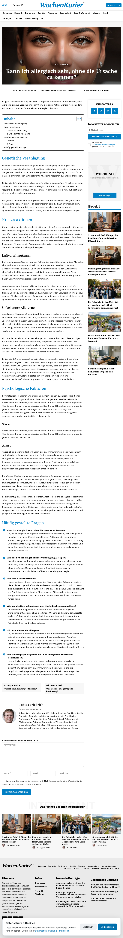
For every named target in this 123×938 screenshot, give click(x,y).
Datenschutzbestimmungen (103, 145)
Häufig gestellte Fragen (15, 147)
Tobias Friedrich (27, 90)
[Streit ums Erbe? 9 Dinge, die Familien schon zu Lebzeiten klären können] (104, 222)
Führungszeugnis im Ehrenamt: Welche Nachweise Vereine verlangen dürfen (104, 271)
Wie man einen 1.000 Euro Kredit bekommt (103, 899)
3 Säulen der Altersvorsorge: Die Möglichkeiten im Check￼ (105, 886)
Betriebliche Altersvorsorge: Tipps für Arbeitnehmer (104, 892)
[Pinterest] (108, 111)
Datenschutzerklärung (46, 930)
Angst (11, 144)
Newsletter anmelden (103, 137)
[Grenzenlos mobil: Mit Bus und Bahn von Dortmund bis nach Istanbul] (104, 322)
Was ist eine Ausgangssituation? (20, 689)
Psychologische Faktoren (16, 137)
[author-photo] (4, 845)
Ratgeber (61, 65)
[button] (18, 5)
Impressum (64, 930)
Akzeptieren (107, 926)
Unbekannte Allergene (19, 134)
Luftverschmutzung (17, 130)
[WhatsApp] (115, 111)
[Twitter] (101, 111)
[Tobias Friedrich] (9, 716)
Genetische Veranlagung (15, 124)
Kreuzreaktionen (12, 127)
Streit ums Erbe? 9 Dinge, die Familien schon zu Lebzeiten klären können (103, 238)
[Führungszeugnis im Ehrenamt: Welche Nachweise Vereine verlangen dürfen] (104, 255)
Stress (11, 140)
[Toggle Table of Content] (77, 118)
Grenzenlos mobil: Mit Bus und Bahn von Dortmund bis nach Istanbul (104, 338)
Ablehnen (88, 926)
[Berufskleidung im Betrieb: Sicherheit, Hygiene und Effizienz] (104, 355)
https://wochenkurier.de (30, 709)
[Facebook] (94, 111)
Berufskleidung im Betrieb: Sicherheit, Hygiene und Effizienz (101, 371)
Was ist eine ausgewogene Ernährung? (59, 690)
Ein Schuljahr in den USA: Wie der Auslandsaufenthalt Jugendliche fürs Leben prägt (103, 304)
